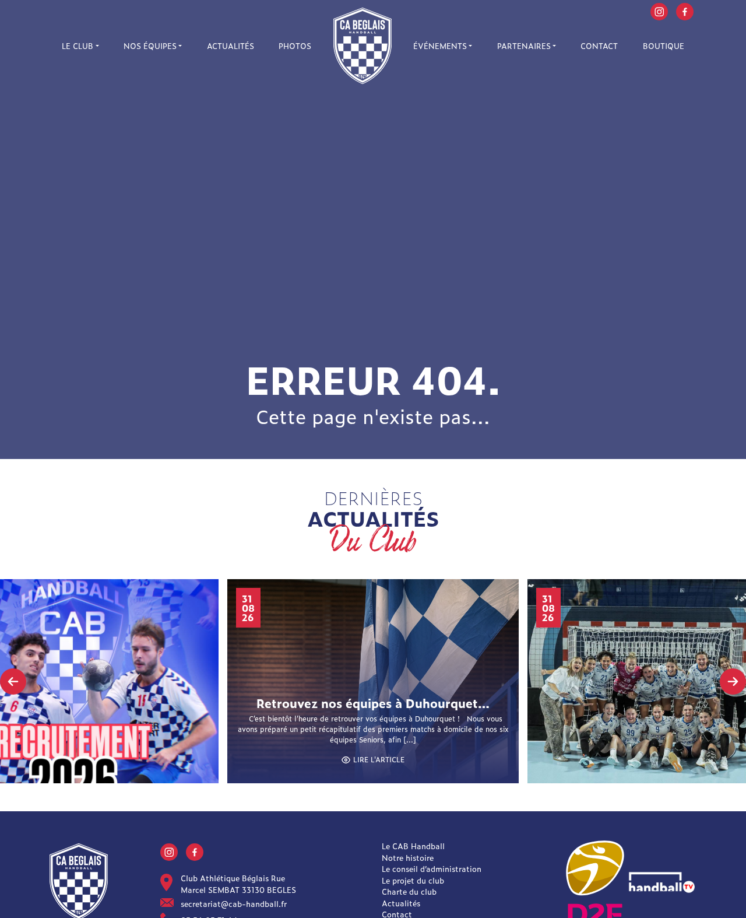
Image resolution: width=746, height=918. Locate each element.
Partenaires (524, 45)
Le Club (77, 45)
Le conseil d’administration (431, 868)
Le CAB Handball (413, 846)
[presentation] (13, 681)
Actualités (230, 45)
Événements (440, 45)
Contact (599, 45)
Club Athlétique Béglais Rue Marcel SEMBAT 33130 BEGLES (238, 884)
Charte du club (409, 891)
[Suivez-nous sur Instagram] (659, 10)
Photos (295, 45)
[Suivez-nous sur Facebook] (685, 10)
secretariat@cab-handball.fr (234, 903)
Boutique (663, 45)
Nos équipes (150, 45)
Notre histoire (408, 857)
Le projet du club (413, 880)
